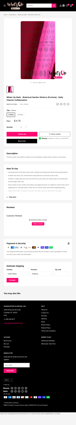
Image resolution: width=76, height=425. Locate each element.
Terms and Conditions (48, 331)
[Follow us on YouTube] (22, 388)
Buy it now (22, 141)
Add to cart (22, 134)
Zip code (58, 269)
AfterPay (44, 319)
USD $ (7, 380)
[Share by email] (68, 104)
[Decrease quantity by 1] (16, 127)
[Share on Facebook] (57, 104)
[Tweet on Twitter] (64, 104)
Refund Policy (46, 328)
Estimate (12, 280)
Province (34, 269)
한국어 (35, 405)
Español (45, 405)
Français (16, 405)
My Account (7, 341)
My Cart (6, 344)
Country (9, 269)
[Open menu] (5, 5)
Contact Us (45, 313)
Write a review (38, 224)
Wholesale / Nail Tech (48, 344)
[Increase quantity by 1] (26, 127)
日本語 (31, 405)
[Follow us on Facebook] (12, 388)
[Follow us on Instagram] (15, 388)
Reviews (44, 316)
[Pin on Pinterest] (61, 104)
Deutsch (21, 405)
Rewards (7, 347)
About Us (44, 309)
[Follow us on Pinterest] (19, 388)
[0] (71, 5)
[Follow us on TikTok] (26, 388)
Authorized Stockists (48, 341)
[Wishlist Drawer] (67, 5)
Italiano (27, 405)
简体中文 (6, 405)
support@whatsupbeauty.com (13, 323)
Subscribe (10, 370)
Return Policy (45, 325)
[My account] (61, 6)
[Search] (54, 6)
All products (12, 14)
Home (5, 14)
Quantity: (10, 127)
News (43, 322)
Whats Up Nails (12, 104)
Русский (40, 405)
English (11, 405)
